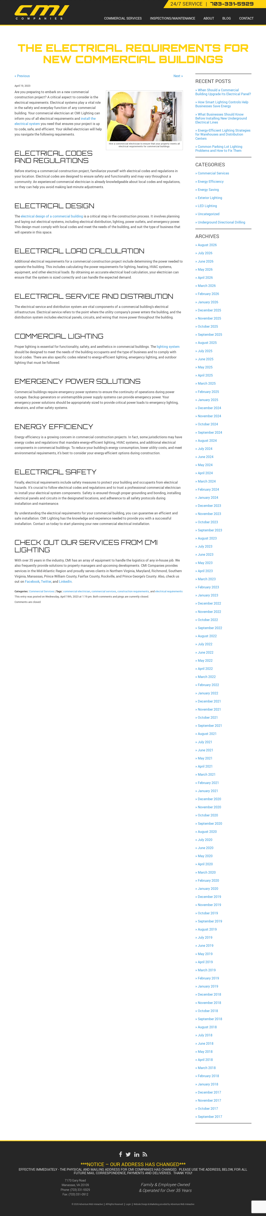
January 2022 (208, 693)
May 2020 (205, 856)
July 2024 (205, 448)
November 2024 (209, 416)
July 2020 (205, 839)
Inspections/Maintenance (172, 18)
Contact (246, 18)
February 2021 (208, 782)
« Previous (22, 76)
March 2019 (207, 970)
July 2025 (205, 351)
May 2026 (205, 269)
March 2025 (207, 383)
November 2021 (209, 709)
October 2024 (208, 424)
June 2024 (205, 456)
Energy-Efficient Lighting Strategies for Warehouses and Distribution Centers (222, 134)
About (208, 18)
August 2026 (207, 245)
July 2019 (205, 937)
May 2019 (205, 954)
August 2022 (207, 636)
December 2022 (209, 603)
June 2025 (205, 359)
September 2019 (210, 921)
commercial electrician (76, 591)
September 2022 (210, 628)
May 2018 (205, 1051)
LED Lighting (207, 206)
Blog (226, 18)
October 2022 (208, 619)
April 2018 (205, 1059)
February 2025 (208, 391)
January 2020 (208, 888)
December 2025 (209, 310)
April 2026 (205, 277)
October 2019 (208, 913)
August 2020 (207, 831)
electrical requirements (169, 591)
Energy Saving (208, 189)
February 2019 (208, 978)
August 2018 (207, 1027)
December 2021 (209, 701)
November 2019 (209, 904)
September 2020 (210, 823)
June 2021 (205, 750)
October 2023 (208, 522)
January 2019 (208, 986)
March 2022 (207, 676)
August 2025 (207, 342)
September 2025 (210, 334)
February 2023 (208, 587)
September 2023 (210, 530)
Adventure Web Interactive (182, 1204)
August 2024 (207, 440)
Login (128, 1204)
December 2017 (209, 1092)
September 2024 (210, 432)
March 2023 (207, 579)
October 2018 (208, 1011)
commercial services (103, 591)
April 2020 (205, 864)
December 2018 (209, 994)
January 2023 (208, 595)
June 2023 (205, 554)
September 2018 (210, 1019)
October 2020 (208, 815)
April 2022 (205, 668)
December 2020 (209, 799)
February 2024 (208, 489)
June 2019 (205, 945)
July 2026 (205, 253)
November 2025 (209, 318)
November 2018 (209, 1002)
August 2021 (207, 733)
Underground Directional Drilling (221, 222)
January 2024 (208, 497)
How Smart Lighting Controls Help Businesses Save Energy (221, 104)
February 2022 (208, 685)
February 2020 (208, 880)
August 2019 (207, 929)
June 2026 (205, 261)
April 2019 (205, 962)
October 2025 (208, 326)
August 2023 (207, 538)
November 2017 (209, 1100)
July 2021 (205, 742)
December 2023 (209, 505)
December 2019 (209, 896)
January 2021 (208, 791)
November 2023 (209, 513)
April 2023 (205, 571)
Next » (178, 76)
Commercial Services (123, 18)
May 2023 (205, 562)
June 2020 (205, 848)
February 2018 (208, 1076)
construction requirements (133, 591)
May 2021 (205, 758)
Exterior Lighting (210, 197)
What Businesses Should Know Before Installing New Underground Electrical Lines (221, 118)
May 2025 (205, 367)
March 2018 (207, 1067)
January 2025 (208, 400)
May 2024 (205, 465)
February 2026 (208, 293)
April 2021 (205, 766)
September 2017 (210, 1116)
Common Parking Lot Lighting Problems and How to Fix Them (218, 148)
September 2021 (210, 725)
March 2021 (207, 774)
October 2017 (208, 1108)
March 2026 (207, 285)
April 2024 (205, 473)
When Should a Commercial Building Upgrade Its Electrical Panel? (223, 92)
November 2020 (209, 807)
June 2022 (205, 652)
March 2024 (207, 481)
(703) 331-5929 (80, 1190)
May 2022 (205, 660)
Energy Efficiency (211, 181)
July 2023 (205, 546)
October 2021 (208, 717)
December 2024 (209, 408)
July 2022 (205, 644)
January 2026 (208, 302)
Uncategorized (208, 214)
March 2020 (207, 872)
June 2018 (205, 1043)
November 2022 (209, 611)
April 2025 (205, 375)
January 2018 (208, 1084)
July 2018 (205, 1035)
